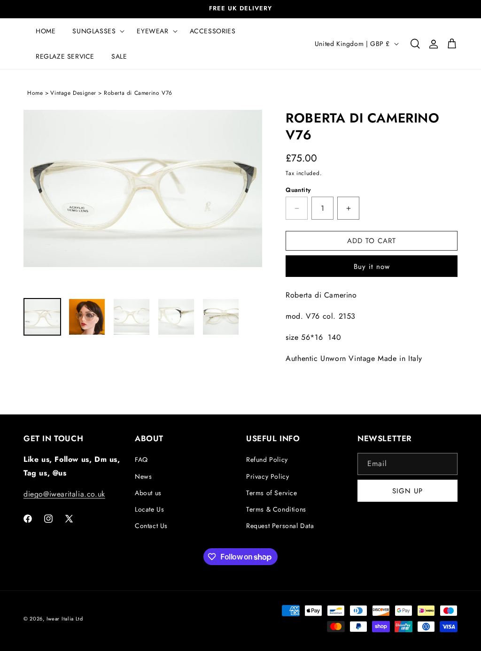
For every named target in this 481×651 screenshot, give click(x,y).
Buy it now (372, 266)
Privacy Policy (267, 476)
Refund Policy (267, 459)
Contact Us (151, 525)
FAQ (141, 459)
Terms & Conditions (276, 509)
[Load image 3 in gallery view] (131, 317)
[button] (96, 31)
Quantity (298, 189)
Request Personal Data (280, 525)
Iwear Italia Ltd (65, 618)
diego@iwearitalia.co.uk (64, 494)
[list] (142, 199)
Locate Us (149, 509)
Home (35, 93)
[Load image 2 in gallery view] (87, 317)
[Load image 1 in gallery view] (42, 317)
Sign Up (407, 491)
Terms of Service (271, 493)
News (143, 476)
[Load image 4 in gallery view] (176, 317)
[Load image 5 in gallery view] (221, 317)
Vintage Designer (73, 93)
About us (148, 493)
